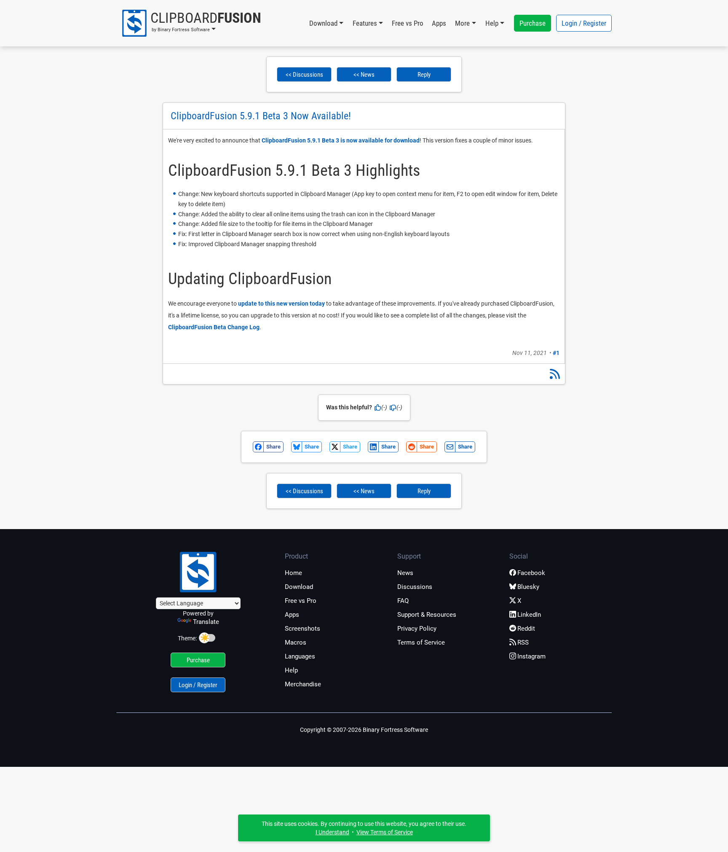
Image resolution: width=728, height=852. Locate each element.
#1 (556, 352)
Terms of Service (421, 642)
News (405, 573)
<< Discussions (304, 74)
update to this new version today (281, 303)
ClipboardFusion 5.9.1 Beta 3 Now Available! (261, 116)
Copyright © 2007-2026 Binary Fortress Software (364, 729)
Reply (424, 74)
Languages (300, 656)
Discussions (414, 587)
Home (293, 573)
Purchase (532, 23)
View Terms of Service (384, 832)
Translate (206, 622)
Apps (439, 23)
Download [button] (323, 23)
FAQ (403, 601)
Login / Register (584, 23)
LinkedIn (529, 614)
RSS (523, 642)
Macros (295, 642)
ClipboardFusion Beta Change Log (214, 327)
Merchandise (303, 684)
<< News (364, 74)
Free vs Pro (407, 23)
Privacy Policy (416, 628)
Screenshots (302, 628)
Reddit (526, 628)
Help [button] (491, 23)
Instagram (531, 656)
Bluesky (528, 587)
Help (291, 670)
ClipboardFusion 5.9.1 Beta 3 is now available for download (341, 140)
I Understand (332, 832)
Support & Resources (426, 614)
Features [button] (365, 23)
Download (299, 587)
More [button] (462, 23)
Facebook (531, 573)
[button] (191, 23)
